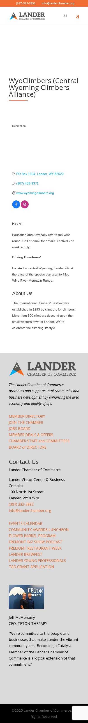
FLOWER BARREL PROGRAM (32, 535)
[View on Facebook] (16, 207)
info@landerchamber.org (30, 510)
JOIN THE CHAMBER (26, 422)
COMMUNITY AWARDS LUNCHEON (39, 529)
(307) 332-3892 (21, 504)
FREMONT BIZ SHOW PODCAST (36, 541)
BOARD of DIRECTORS (27, 447)
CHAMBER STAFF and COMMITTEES (39, 440)
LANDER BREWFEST (25, 554)
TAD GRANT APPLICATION (31, 566)
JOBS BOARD (19, 428)
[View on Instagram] (25, 207)
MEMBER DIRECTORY (27, 416)
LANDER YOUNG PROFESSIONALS (37, 560)
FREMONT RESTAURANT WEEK (35, 548)
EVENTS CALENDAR (25, 523)
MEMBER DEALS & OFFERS (31, 434)
